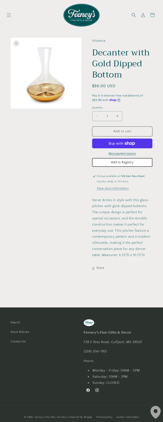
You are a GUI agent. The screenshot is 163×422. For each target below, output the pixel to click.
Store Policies (20, 332)
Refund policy (104, 417)
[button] (9, 15)
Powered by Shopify (80, 417)
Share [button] (100, 268)
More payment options (122, 153)
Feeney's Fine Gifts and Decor (51, 417)
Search (15, 322)
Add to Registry (122, 162)
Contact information (128, 417)
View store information (113, 188)
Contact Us (18, 341)
